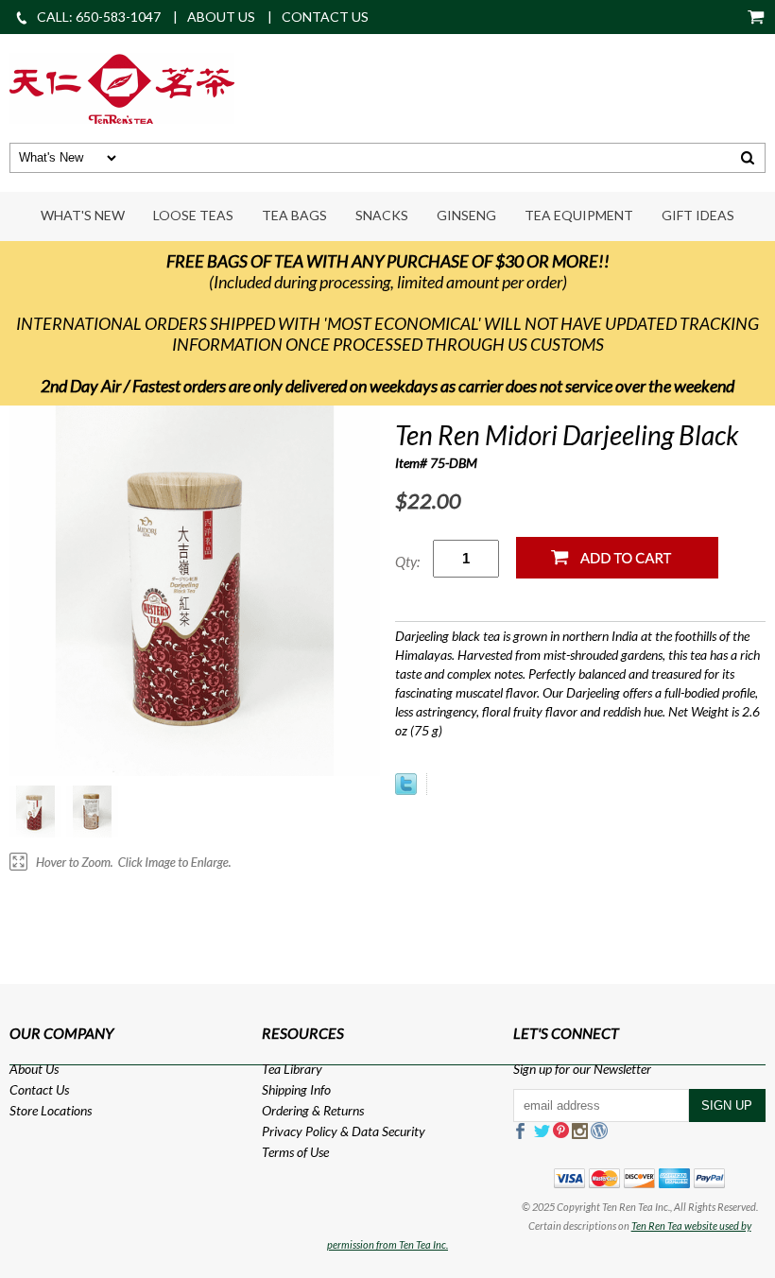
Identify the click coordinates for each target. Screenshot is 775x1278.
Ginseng (466, 215)
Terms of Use (295, 1152)
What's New (83, 215)
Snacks (381, 215)
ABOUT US (221, 17)
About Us (34, 1069)
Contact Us (39, 1089)
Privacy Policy (299, 1131)
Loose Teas (193, 215)
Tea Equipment (579, 215)
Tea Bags (294, 215)
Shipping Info (296, 1089)
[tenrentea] (121, 86)
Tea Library (292, 1069)
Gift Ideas (698, 215)
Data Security (388, 1131)
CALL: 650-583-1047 (99, 17)
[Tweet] (406, 790)
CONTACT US (325, 17)
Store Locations (50, 1110)
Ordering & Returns (313, 1110)
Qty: (407, 561)
